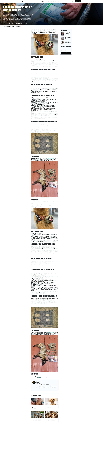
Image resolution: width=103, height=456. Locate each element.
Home (4, 26)
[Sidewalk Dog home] (23, 1)
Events (47, 1)
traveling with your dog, (51, 158)
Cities (38, 1)
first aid (43, 88)
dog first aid (39, 377)
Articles (7, 26)
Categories (42, 1)
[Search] (73, 1)
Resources (51, 1)
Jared (37, 382)
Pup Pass (56, 1)
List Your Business (78, 1)
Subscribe (65, 52)
